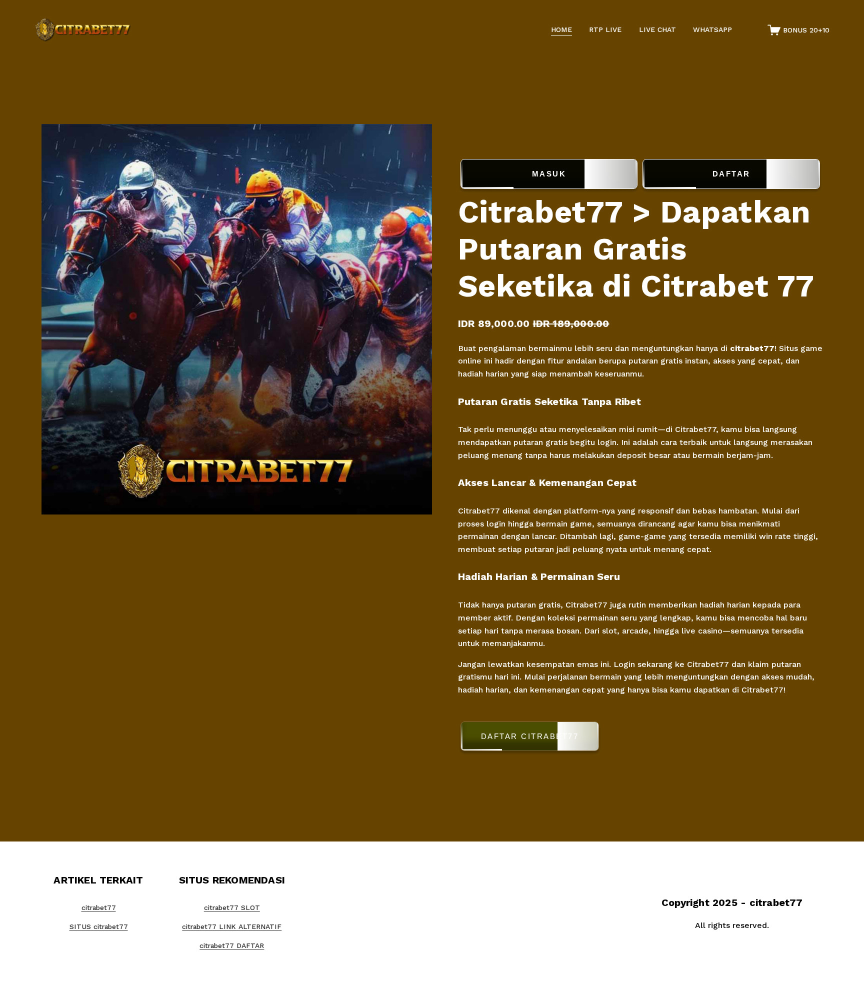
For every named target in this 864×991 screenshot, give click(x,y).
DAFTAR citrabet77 (530, 736)
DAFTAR (731, 174)
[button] (640, 738)
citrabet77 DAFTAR (232, 946)
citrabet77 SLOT (232, 908)
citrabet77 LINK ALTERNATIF (232, 926)
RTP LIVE (605, 30)
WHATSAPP (712, 30)
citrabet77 (752, 348)
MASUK (549, 174)
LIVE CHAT (657, 30)
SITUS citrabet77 (99, 926)
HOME (561, 30)
